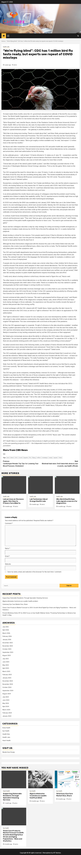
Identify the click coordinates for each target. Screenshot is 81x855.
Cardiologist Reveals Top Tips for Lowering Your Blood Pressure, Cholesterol (20, 463)
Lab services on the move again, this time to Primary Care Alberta (13, 501)
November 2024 (7, 684)
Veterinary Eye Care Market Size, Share (15, 604)
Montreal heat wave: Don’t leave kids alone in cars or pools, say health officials (60, 463)
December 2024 (7, 681)
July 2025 (5, 659)
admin (15, 65)
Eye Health (5, 731)
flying (33, 457)
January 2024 (6, 716)
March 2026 (6, 633)
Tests (60, 457)
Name (7, 548)
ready (50, 457)
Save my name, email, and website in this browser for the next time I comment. (34, 572)
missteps (45, 457)
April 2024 (5, 706)
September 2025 (7, 652)
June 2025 (5, 662)
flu (30, 457)
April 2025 (5, 668)
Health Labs (6, 46)
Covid (20, 457)
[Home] (4, 36)
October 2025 (6, 649)
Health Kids (6, 734)
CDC (16, 457)
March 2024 (6, 710)
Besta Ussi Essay (8, 752)
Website (8, 564)
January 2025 (6, 678)
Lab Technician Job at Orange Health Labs (39, 500)
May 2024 (5, 703)
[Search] (78, 36)
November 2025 (7, 646)
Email (7, 556)
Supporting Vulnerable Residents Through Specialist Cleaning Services (25, 598)
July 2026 (5, 627)
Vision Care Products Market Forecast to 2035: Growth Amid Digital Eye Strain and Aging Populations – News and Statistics (13, 836)
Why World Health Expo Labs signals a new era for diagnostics (66, 501)
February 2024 (7, 713)
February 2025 (7, 674)
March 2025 (6, 671)
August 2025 (6, 655)
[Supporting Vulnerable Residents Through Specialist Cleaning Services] (13, 779)
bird (8, 457)
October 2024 (6, 687)
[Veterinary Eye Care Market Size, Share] (67, 779)
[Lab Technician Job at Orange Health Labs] (40, 485)
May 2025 (5, 665)
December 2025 (7, 643)
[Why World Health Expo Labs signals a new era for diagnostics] (67, 485)
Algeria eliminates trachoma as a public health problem (20, 601)
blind (12, 457)
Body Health (6, 728)
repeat (55, 457)
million (39, 457)
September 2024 (7, 690)
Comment (9, 523)
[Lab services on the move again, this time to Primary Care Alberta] (13, 485)
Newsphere (47, 853)
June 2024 (5, 700)
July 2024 (5, 697)
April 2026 (5, 630)
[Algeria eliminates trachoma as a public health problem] (40, 779)
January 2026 (6, 639)
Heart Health (6, 740)
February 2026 (7, 636)
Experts (26, 457)
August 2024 (6, 694)
